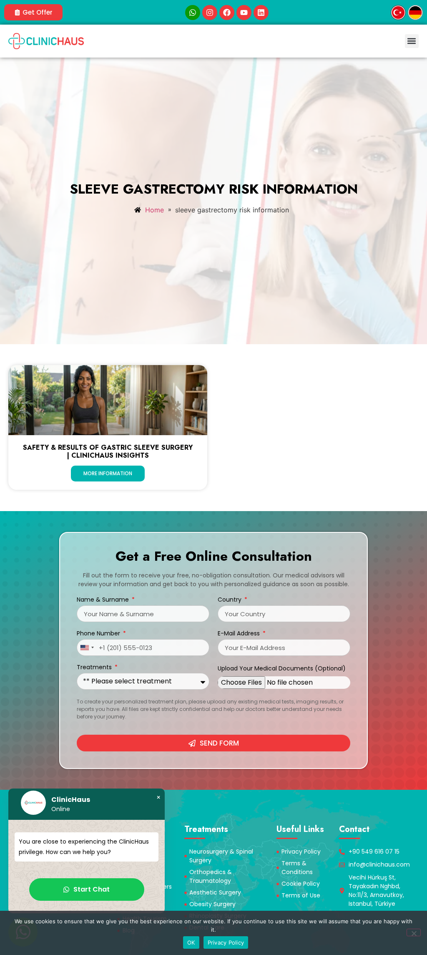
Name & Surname (104, 600)
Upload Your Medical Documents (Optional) (282, 669)
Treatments (95, 667)
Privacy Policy (226, 942)
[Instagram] (209, 12)
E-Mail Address (239, 634)
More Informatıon (107, 473)
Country (230, 600)
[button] (412, 41)
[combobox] (86, 647)
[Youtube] (243, 12)
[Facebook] (226, 12)
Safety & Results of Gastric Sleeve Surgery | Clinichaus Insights (108, 451)
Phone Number (99, 634)
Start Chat (91, 889)
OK (191, 942)
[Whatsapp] (192, 12)
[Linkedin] (261, 12)
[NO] (414, 932)
